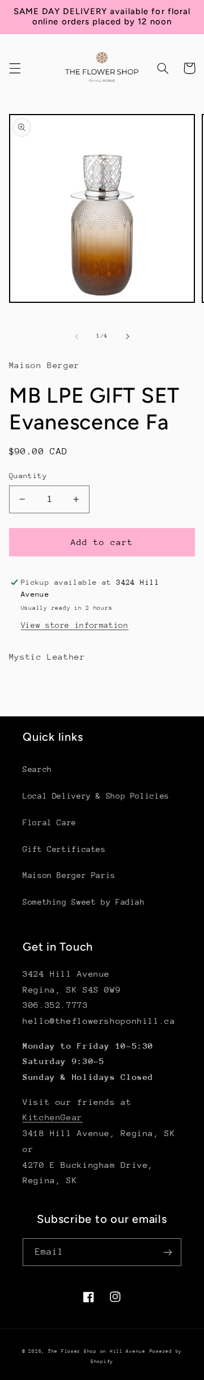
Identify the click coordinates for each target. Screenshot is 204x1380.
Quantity (28, 475)
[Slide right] (127, 336)
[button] (15, 68)
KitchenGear (53, 1117)
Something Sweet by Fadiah (84, 901)
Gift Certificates (64, 849)
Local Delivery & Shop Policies (96, 795)
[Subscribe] (168, 1252)
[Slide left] (76, 336)
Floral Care (49, 822)
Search (37, 769)
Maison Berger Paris (69, 875)
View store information (75, 625)
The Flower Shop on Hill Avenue (97, 1351)
